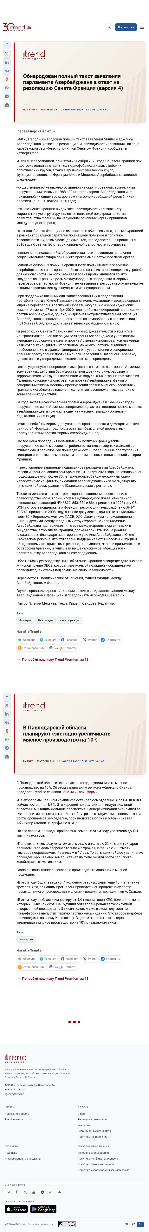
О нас (81, 1113)
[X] (25, 1192)
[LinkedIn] (50, 1192)
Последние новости (17, 1113)
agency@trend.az (14, 1094)
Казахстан (26, 939)
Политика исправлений (92, 1136)
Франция (25, 620)
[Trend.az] (17, 27)
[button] (6, 45)
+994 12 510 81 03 (15, 1089)
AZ (133, 1224)
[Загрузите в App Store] (16, 1209)
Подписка (11, 1152)
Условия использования (93, 1152)
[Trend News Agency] (15, 1058)
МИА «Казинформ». (82, 792)
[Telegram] (42, 1192)
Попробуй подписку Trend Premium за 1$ (54, 659)
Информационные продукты (23, 1158)
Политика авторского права (96, 1164)
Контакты (84, 1125)
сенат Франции (70, 620)
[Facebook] (16, 1192)
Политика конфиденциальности (98, 1158)
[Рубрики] (142, 27)
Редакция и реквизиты (92, 1119)
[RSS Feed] (59, 1192)
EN (126, 1224)
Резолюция (45, 620)
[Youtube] (33, 1192)
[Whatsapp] (8, 1192)
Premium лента (14, 1119)
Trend (33, 153)
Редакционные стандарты (94, 1130)
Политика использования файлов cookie (103, 1170)
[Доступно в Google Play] (43, 1209)
